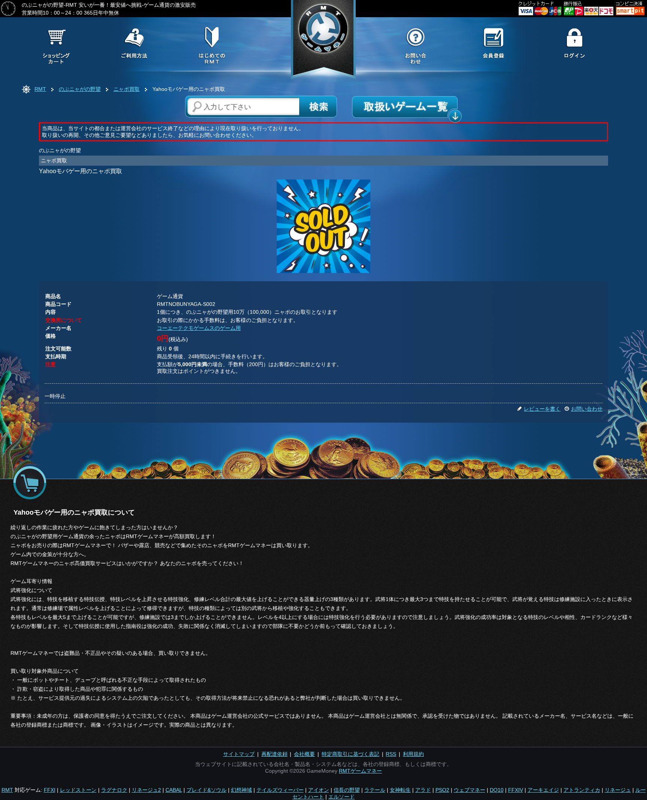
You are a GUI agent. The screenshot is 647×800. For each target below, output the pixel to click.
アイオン (318, 790)
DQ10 (497, 790)
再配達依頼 (274, 754)
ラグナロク (114, 790)
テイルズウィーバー (280, 790)
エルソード (341, 797)
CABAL (173, 790)
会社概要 (304, 754)
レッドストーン (78, 790)
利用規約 (413, 754)
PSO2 (442, 790)
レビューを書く (542, 409)
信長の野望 (347, 790)
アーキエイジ (543, 790)
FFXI (49, 790)
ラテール (374, 790)
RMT (40, 89)
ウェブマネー (469, 790)
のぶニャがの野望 (80, 89)
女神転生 (400, 790)
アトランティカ (582, 790)
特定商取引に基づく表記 (350, 754)
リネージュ (618, 790)
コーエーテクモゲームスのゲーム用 (199, 328)
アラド (423, 790)
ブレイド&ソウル (206, 790)
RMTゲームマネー (360, 771)
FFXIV (515, 790)
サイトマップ (239, 754)
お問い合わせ (586, 409)
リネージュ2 (146, 790)
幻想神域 (241, 790)
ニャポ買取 (126, 89)
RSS (391, 754)
